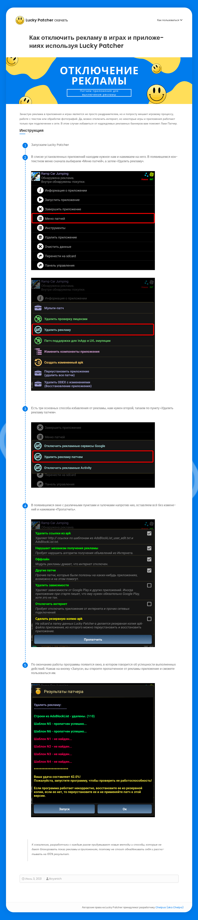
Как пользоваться (168, 20)
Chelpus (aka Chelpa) (169, 907)
